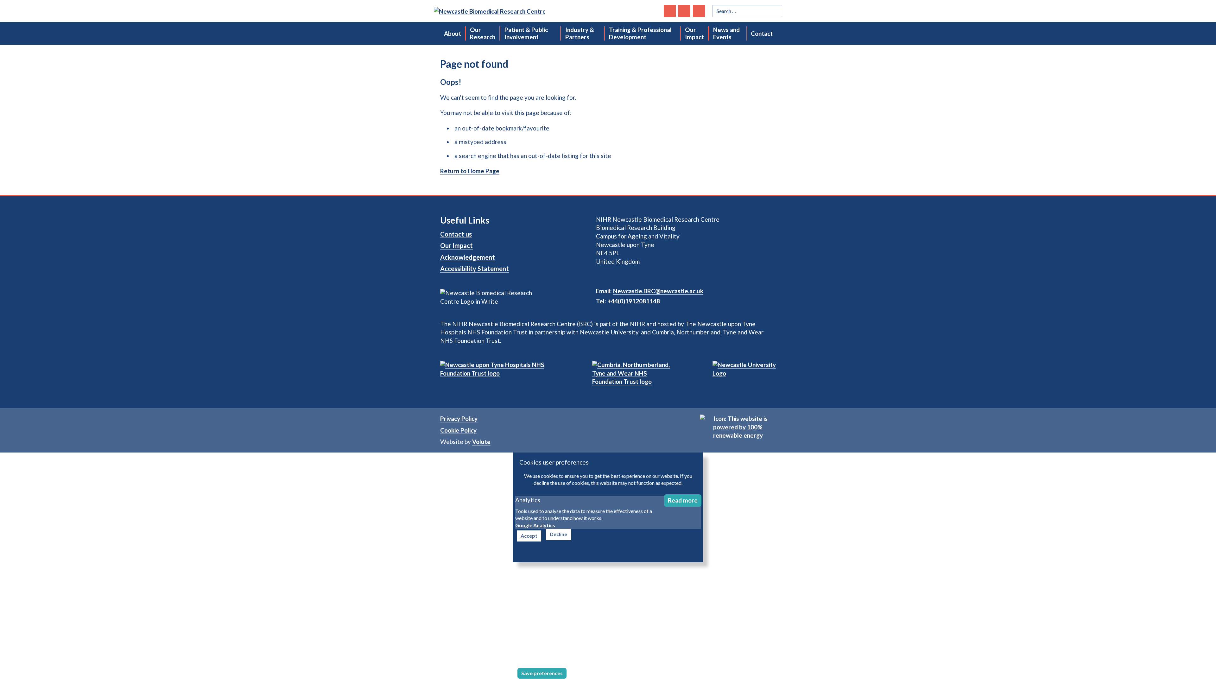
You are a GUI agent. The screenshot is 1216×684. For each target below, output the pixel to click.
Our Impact (694, 33)
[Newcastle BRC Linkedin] (684, 11)
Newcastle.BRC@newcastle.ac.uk (658, 290)
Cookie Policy (458, 430)
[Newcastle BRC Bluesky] (670, 11)
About (452, 33)
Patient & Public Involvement (526, 33)
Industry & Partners (579, 33)
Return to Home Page (469, 170)
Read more (683, 500)
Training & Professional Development (640, 33)
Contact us (456, 234)
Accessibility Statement (474, 268)
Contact (762, 33)
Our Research (482, 33)
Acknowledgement (467, 257)
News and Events (726, 33)
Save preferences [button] (542, 673)
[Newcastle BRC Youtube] (699, 11)
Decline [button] (558, 534)
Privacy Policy (459, 418)
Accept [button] (529, 536)
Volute (481, 441)
